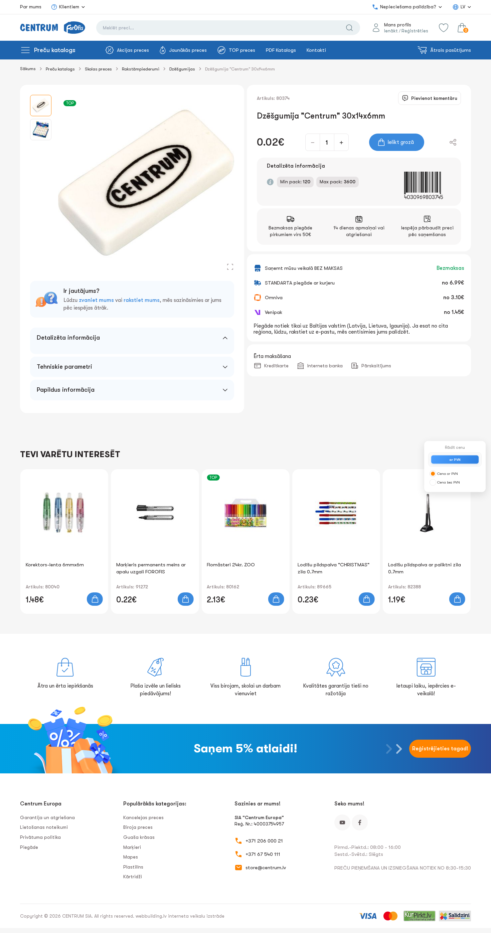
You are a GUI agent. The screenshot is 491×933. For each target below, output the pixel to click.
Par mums (30, 6)
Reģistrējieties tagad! (440, 749)
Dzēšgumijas (182, 68)
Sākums (28, 68)
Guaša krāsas (139, 837)
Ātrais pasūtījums (450, 50)
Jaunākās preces (188, 50)
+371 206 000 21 (264, 841)
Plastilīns (133, 867)
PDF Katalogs (281, 50)
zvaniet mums (96, 300)
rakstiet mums (142, 300)
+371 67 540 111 (263, 854)
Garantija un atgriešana (47, 817)
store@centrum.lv (266, 868)
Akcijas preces (133, 50)
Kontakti (316, 50)
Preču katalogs (54, 50)
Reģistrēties (414, 30)
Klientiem (69, 6)
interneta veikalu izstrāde (196, 916)
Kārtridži (132, 876)
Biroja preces (138, 827)
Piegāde (29, 847)
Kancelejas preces (143, 817)
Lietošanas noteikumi (44, 827)
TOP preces (242, 50)
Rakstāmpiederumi (140, 68)
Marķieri (132, 847)
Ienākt (391, 30)
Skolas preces (98, 68)
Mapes (130, 857)
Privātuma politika (40, 837)
